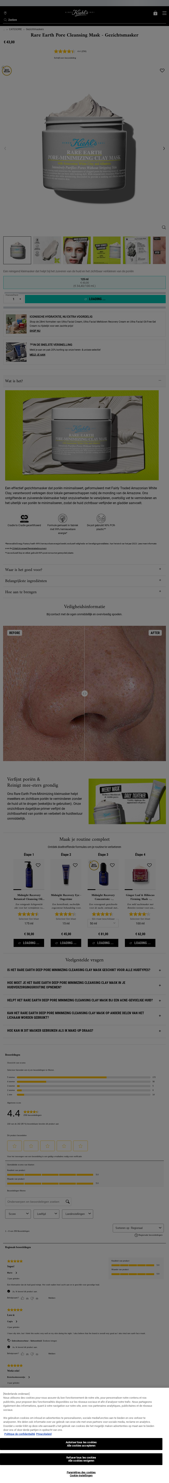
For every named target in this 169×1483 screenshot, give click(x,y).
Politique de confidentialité (19, 1434)
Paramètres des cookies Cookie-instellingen (81, 1474)
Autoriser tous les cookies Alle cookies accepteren (81, 1444)
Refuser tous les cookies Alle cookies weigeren (81, 1459)
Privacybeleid (44, 1434)
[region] (84, 1435)
